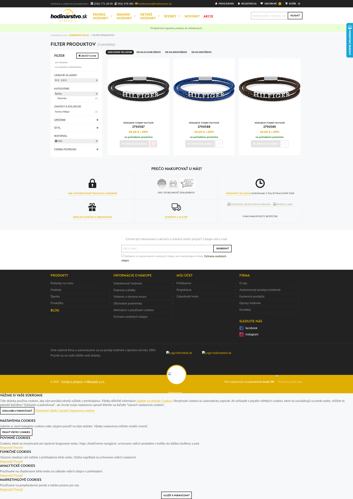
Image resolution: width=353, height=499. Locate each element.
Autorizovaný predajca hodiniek (260, 289)
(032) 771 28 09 (103, 3)
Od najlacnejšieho (148, 52)
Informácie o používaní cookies (133, 310)
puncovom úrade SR (262, 381)
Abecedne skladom (120, 52)
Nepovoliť (6, 447)
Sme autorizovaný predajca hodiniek (92, 193)
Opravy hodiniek (250, 303)
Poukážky (57, 303)
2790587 (138, 125)
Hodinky (56, 289)
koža (59, 141)
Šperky (58, 93)
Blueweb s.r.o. (96, 381)
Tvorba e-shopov (72, 381)
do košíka (136, 144)
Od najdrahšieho (176, 52)
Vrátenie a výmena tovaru (130, 296)
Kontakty (245, 309)
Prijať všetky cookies (16, 432)
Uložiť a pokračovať (176, 495)
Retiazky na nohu (62, 283)
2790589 (270, 125)
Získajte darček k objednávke (92, 217)
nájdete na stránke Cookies (154, 400)
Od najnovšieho (201, 52)
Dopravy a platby (176, 217)
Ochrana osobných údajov (130, 316)
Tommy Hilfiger (76, 112)
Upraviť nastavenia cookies (77, 410)
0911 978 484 (125, 3)
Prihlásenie (183, 283)
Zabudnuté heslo (187, 296)
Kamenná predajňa (251, 296)
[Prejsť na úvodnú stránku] (69, 15)
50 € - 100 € (61, 80)
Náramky (78, 98)
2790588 (204, 125)
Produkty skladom (238, 193)
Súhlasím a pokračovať (17, 411)
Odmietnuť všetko (46, 410)
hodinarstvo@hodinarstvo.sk (155, 3)
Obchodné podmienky (127, 303)
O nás (243, 283)
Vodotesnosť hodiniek (127, 283)
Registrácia (183, 289)
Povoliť (18, 447)
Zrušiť (88, 56)
